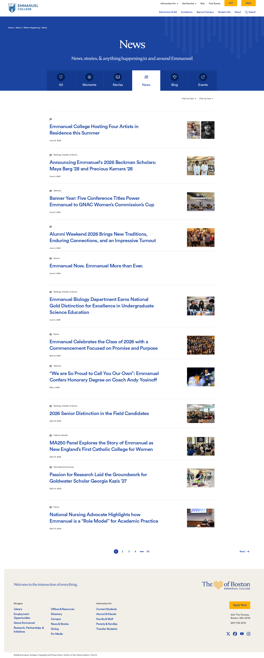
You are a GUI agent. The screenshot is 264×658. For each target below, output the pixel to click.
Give (202, 3)
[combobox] (189, 99)
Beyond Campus (205, 12)
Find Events (214, 3)
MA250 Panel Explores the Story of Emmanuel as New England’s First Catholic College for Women (101, 446)
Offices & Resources (62, 609)
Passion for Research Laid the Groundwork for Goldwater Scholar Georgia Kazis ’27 (98, 478)
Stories (118, 85)
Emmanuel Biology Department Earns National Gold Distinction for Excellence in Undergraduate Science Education (102, 306)
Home (11, 28)
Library (18, 609)
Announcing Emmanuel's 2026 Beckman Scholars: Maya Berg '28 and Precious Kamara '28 (103, 165)
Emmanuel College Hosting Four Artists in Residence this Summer (94, 130)
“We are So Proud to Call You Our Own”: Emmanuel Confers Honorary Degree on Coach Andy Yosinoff (104, 376)
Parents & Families (106, 624)
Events (203, 85)
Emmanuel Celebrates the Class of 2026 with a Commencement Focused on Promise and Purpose (104, 345)
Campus (56, 619)
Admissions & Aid (168, 12)
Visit (231, 3)
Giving (55, 628)
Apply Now (240, 605)
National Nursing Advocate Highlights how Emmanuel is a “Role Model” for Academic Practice (104, 518)
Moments (89, 85)
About (238, 12)
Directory (56, 614)
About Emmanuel (24, 622)
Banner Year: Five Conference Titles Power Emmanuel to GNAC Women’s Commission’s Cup (102, 201)
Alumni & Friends (106, 614)
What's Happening (32, 28)
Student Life (224, 12)
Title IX (94, 655)
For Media (57, 633)
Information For (168, 3)
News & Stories (60, 624)
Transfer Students (106, 628)
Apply (248, 3)
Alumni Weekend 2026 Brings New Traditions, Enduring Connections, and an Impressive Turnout (103, 237)
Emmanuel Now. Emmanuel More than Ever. (96, 265)
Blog (174, 85)
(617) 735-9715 (238, 623)
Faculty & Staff (104, 619)
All (61, 85)
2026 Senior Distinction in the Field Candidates (99, 413)
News (146, 85)
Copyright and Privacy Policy (50, 655)
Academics (187, 12)
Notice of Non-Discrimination (76, 655)
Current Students (106, 609)
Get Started (188, 3)
